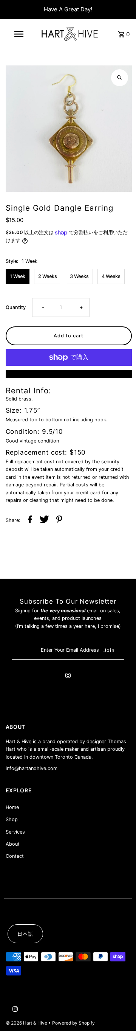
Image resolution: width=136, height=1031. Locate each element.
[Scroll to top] (119, 1011)
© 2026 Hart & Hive (27, 1023)
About (13, 844)
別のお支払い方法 (68, 374)
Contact (15, 856)
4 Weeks (111, 276)
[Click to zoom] (119, 77)
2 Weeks (47, 276)
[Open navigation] (18, 34)
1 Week (17, 276)
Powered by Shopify (73, 1023)
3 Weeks (79, 276)
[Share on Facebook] (30, 520)
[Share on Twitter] (44, 520)
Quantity (16, 307)
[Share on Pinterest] (59, 520)
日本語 (25, 934)
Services (15, 832)
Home (12, 807)
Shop (12, 819)
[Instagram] (68, 676)
